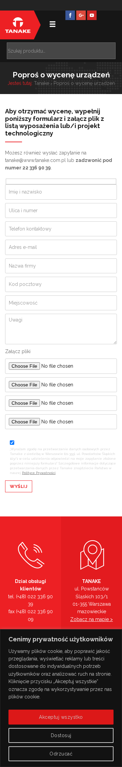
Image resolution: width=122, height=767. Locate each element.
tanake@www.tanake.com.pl (35, 160)
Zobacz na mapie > (91, 619)
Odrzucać (61, 753)
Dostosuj (61, 735)
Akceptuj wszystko (61, 717)
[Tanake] (17, 25)
